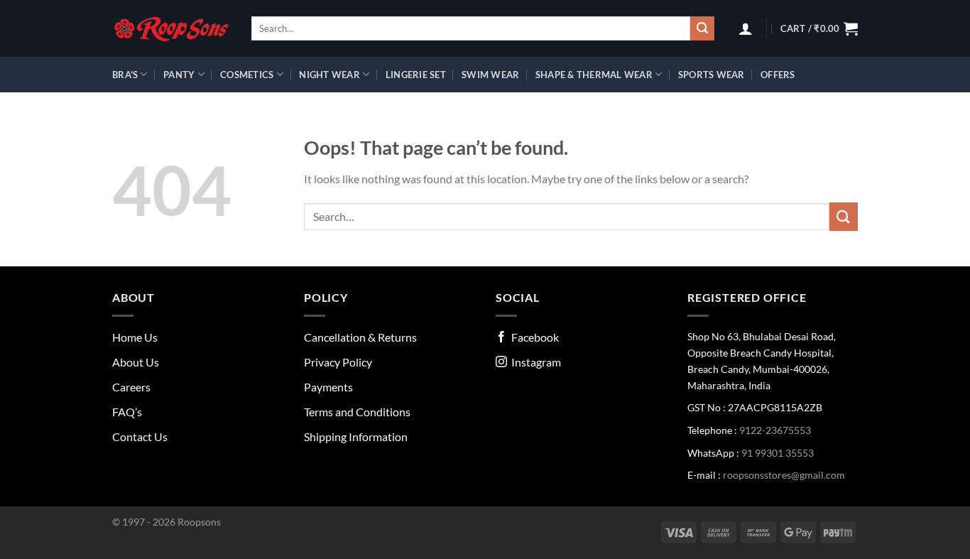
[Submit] (702, 28)
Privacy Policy (338, 362)
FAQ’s (127, 411)
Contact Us (140, 436)
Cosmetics (246, 74)
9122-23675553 (775, 430)
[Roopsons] (171, 28)
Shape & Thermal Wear (594, 74)
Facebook (533, 337)
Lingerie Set (416, 74)
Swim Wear (490, 74)
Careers (131, 387)
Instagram (534, 362)
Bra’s (125, 74)
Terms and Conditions (357, 411)
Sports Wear (711, 74)
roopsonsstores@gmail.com (784, 475)
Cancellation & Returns (360, 337)
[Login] (746, 28)
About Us (135, 362)
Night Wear (329, 74)
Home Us (135, 337)
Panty (179, 74)
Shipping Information (356, 436)
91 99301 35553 (777, 453)
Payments (328, 387)
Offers (778, 74)
